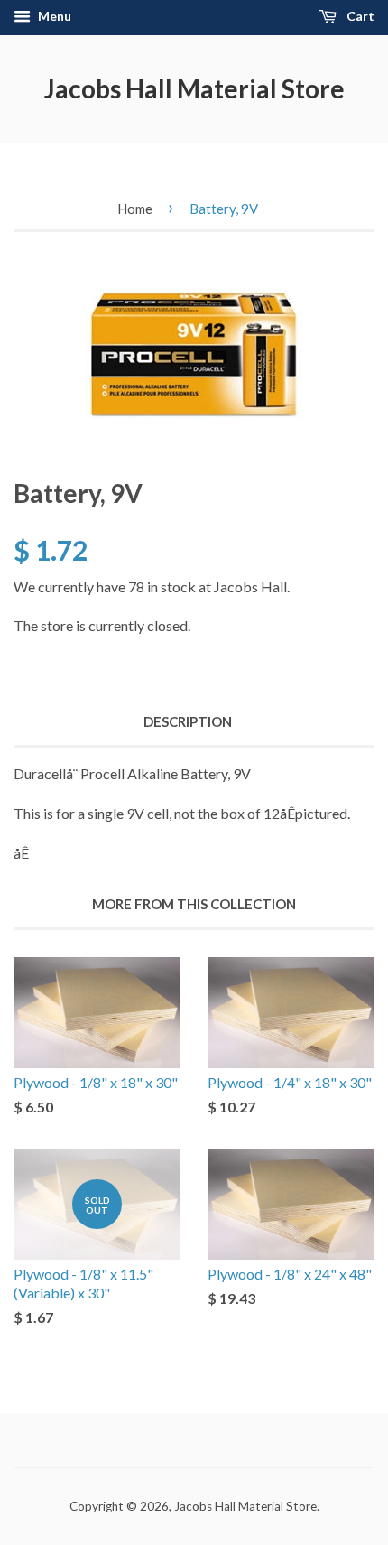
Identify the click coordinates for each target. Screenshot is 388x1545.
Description (187, 721)
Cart (359, 15)
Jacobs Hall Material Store (194, 88)
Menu (53, 15)
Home (134, 208)
